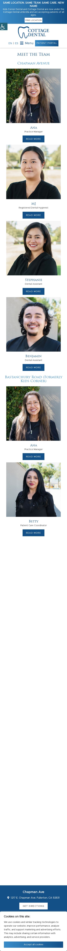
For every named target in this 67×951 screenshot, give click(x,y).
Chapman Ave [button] (33, 892)
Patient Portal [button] (47, 43)
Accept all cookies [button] (33, 945)
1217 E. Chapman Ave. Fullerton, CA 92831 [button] (35, 898)
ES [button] (16, 43)
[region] (33, 931)
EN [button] (10, 43)
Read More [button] (33, 139)
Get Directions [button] (33, 906)
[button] (3, 26)
